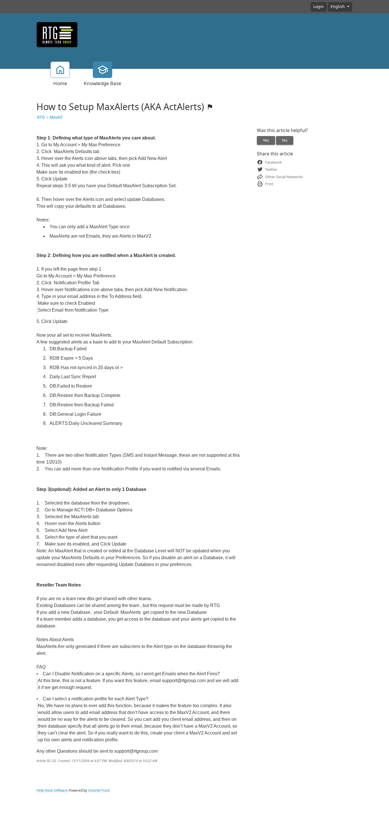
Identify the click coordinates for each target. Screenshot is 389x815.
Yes (266, 140)
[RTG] (57, 34)
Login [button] (318, 6)
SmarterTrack (99, 791)
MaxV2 (56, 117)
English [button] (338, 6)
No (284, 140)
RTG (41, 117)
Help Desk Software (52, 791)
